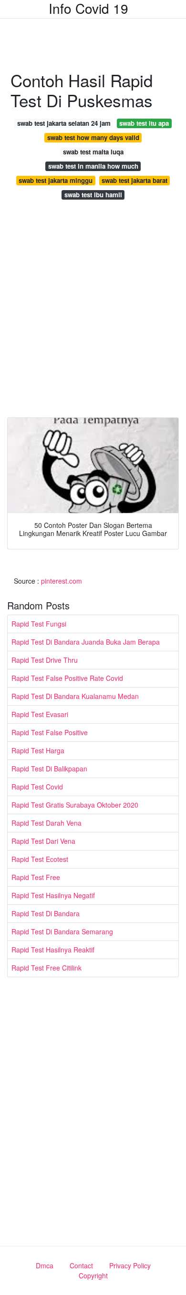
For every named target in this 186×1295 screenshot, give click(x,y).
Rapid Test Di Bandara (45, 913)
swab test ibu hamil (93, 194)
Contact (81, 1265)
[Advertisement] (93, 311)
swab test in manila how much (93, 166)
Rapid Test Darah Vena (46, 823)
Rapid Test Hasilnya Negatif (53, 895)
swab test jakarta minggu (56, 180)
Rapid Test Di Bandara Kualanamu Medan (75, 696)
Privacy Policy (130, 1265)
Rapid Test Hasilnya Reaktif (52, 949)
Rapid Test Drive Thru (44, 660)
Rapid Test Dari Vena (43, 841)
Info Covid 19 (88, 8)
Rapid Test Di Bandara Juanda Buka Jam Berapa (85, 642)
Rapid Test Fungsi (38, 623)
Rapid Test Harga (37, 750)
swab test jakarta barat (134, 180)
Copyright (93, 1275)
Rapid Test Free (35, 877)
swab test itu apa (144, 123)
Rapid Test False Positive (49, 732)
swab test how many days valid (93, 137)
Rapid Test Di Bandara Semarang (62, 931)
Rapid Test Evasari (39, 714)
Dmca (44, 1265)
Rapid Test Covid (37, 786)
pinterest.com (61, 581)
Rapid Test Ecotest (39, 859)
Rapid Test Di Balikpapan (49, 768)
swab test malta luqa (93, 151)
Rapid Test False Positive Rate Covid (67, 678)
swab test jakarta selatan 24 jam (64, 123)
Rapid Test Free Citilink (46, 967)
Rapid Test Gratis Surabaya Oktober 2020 (74, 804)
